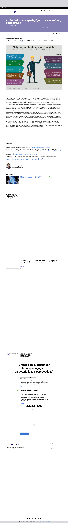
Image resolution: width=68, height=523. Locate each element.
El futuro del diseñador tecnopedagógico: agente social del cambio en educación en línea (40, 262)
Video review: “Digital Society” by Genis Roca (54, 261)
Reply (21, 386)
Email (35, 423)
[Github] (35, 519)
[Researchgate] (30, 519)
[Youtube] (41, 519)
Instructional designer (23, 27)
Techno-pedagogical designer (42, 27)
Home (25, 10)
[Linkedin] (27, 519)
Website (21, 427)
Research (40, 10)
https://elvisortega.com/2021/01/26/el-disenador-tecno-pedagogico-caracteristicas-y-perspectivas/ (27, 41)
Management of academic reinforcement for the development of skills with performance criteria (26, 355)
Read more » (22, 266)
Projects (51, 10)
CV (29, 10)
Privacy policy (38, 521)
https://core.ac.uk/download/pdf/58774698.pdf (51, 150)
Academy (32, 13)
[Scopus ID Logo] (4, 8)
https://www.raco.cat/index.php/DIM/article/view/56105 (26, 154)
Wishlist (38, 13)
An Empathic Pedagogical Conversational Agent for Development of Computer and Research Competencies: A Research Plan (12, 196)
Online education (32, 27)
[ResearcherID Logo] (2, 8)
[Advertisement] (34, 5)
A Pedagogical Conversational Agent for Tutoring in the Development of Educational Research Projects (26, 263)
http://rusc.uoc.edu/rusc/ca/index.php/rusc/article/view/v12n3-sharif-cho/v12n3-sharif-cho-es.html (26, 159)
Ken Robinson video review (12, 353)
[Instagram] (38, 519)
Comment (22, 413)
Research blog (13, 25)
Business (34, 10)
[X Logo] (32, 519)
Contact (51, 13)
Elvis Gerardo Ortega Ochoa (30, 92)
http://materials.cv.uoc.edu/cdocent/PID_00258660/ (40, 147)
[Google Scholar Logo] (5, 8)
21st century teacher (13, 27)
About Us (15, 445)
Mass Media (44, 13)
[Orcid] (1, 8)
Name (21, 423)
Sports (45, 10)
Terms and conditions (46, 521)
